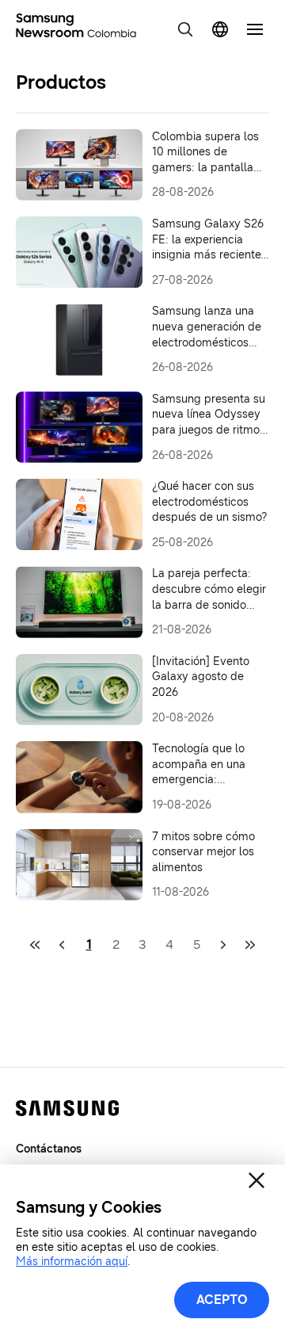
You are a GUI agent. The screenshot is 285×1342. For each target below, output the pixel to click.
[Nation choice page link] (220, 29)
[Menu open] (255, 29)
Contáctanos (49, 1149)
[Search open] (185, 29)
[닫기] (256, 1180)
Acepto (222, 1299)
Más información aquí (71, 1261)
